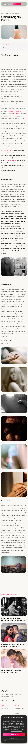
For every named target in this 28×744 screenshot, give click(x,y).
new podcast (8, 150)
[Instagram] (2, 700)
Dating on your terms (20, 708)
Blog (2, 711)
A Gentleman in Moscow (15, 111)
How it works (4, 708)
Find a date (17, 4)
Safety (17, 711)
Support (17, 713)
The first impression (8, 47)
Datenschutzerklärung (16, 731)
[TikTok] (10, 700)
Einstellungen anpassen (8, 740)
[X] (6, 700)
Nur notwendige (14, 738)
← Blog (4, 11)
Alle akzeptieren (14, 734)
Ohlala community (11, 160)
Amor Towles (16, 113)
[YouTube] (13, 700)
